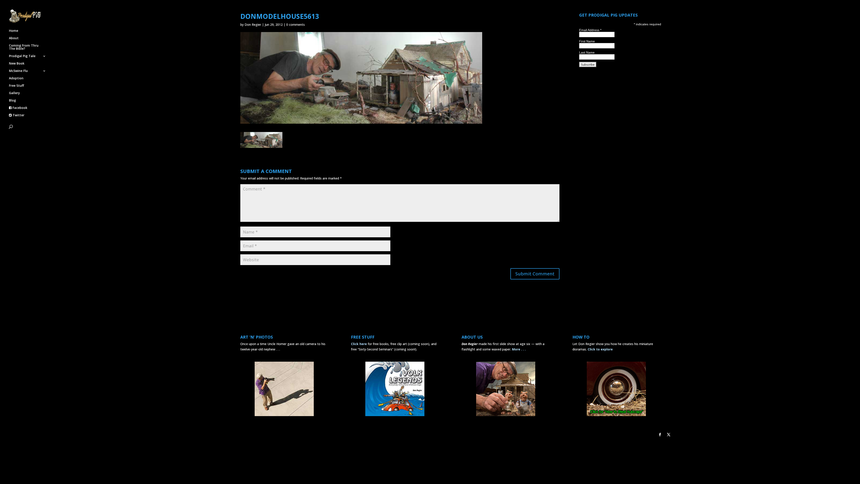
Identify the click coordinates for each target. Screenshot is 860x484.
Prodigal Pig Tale (22, 56)
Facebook (19, 108)
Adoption (16, 78)
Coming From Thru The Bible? (24, 47)
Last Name (587, 52)
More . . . (519, 349)
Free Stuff (16, 86)
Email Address (590, 30)
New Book (16, 63)
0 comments (295, 24)
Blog (12, 100)
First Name (587, 41)
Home (13, 31)
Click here (359, 344)
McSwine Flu (18, 71)
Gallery (14, 93)
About (14, 38)
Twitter (18, 115)
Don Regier (253, 24)
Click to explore (600, 349)
